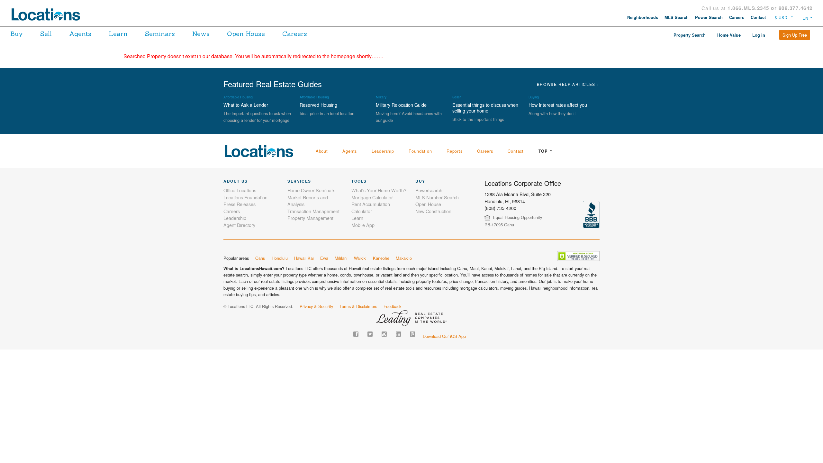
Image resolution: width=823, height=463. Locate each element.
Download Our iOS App (444, 336)
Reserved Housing (318, 104)
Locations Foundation (245, 197)
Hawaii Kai (304, 258)
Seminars (160, 34)
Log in (758, 35)
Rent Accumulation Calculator (370, 207)
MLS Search (677, 17)
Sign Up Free (794, 35)
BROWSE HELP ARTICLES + (568, 84)
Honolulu (280, 258)
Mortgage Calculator (372, 197)
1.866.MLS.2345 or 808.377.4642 (770, 8)
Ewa (324, 258)
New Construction (433, 211)
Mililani (341, 258)
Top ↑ (545, 151)
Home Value (729, 35)
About (322, 151)
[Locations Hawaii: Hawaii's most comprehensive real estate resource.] (48, 14)
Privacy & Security (316, 306)
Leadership (383, 151)
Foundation (420, 151)
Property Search (690, 35)
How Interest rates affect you (558, 104)
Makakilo (404, 258)
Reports (455, 151)
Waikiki (360, 258)
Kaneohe (381, 258)
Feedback (392, 306)
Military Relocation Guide (401, 104)
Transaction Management (313, 211)
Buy (16, 34)
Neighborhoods (642, 17)
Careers (736, 17)
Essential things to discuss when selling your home (485, 107)
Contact (758, 17)
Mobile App (363, 225)
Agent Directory (239, 225)
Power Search (709, 17)
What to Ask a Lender (245, 104)
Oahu (260, 258)
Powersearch (428, 190)
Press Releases (239, 204)
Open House (246, 34)
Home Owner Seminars (311, 190)
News (201, 34)
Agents (80, 34)
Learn (118, 34)
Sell (46, 34)
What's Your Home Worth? (378, 190)
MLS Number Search (437, 197)
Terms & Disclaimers (358, 306)
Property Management (310, 217)
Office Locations (239, 190)
